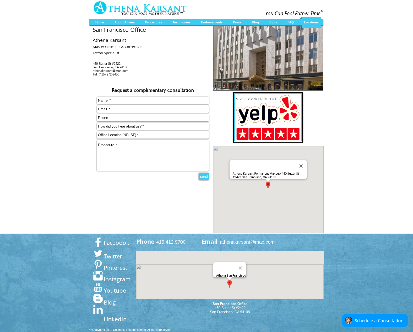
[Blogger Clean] (98, 298)
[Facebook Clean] (98, 242)
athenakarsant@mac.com (110, 71)
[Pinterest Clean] (98, 264)
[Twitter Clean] (98, 253)
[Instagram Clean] (98, 276)
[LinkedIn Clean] (98, 309)
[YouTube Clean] (98, 287)
